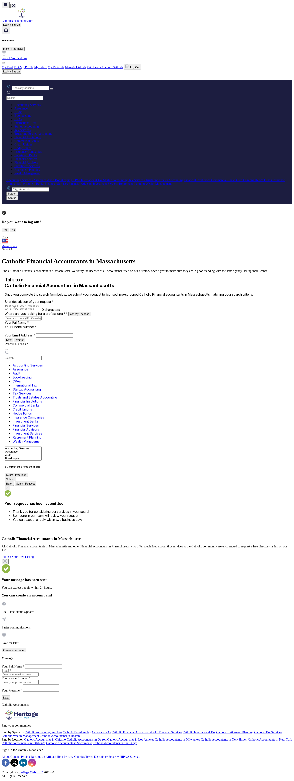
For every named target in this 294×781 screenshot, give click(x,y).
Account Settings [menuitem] (112, 67)
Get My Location (79, 313)
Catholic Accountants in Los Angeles (130, 739)
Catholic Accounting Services (43, 732)
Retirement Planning (27, 169)
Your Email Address (20, 335)
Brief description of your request (29, 302)
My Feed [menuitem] (7, 67)
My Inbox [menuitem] (40, 67)
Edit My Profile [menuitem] (23, 67)
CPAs (18, 119)
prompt (20, 339)
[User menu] (3, 62)
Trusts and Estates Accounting (33, 133)
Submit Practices (16, 474)
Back (9, 483)
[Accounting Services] (23, 448)
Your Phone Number (21, 327)
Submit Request (25, 483)
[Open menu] (6, 5)
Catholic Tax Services (268, 732)
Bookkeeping (22, 115)
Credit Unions (23, 144)
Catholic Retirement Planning (234, 732)
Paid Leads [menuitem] (94, 67)
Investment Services (27, 166)
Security (113, 756)
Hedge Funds (22, 148)
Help (60, 756)
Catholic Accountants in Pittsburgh (23, 743)
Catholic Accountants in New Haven (224, 739)
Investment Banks (25, 155)
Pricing (25, 756)
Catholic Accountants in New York (270, 739)
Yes (5, 229)
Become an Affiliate (43, 756)
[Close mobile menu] (13, 6)
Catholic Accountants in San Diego (115, 743)
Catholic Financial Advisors (129, 732)
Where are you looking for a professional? (36, 314)
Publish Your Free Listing (18, 556)
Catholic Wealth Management (20, 736)
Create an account (13, 650)
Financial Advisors (26, 162)
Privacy (68, 756)
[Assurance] (23, 452)
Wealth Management (27, 173)
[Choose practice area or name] (51, 88)
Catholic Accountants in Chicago (45, 739)
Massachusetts (9, 246)
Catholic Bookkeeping (77, 732)
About (6, 756)
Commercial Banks (26, 141)
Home (5, 237)
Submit (10, 479)
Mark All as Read (13, 48)
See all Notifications (14, 58)
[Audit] (23, 455)
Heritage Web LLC (30, 772)
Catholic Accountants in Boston (60, 736)
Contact (15, 756)
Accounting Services (27, 104)
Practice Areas (17, 344)
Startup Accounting (26, 126)
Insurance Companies (28, 151)
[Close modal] (5, 561)
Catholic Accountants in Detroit (86, 739)
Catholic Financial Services (164, 732)
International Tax (25, 122)
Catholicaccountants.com (17, 20)
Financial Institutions (27, 137)
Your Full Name (17, 322)
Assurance (21, 108)
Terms (89, 756)
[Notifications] (6, 30)
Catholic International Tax (199, 732)
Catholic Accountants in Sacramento (69, 743)
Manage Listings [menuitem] (75, 67)
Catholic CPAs (101, 732)
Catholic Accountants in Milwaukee (177, 739)
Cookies (79, 756)
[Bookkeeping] (23, 458)
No (13, 229)
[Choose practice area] (6, 349)
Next (9, 339)
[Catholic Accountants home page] (22, 17)
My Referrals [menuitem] (56, 67)
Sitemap (135, 756)
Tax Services (22, 130)
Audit (18, 112)
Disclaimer (101, 756)
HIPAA (124, 756)
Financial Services (25, 159)
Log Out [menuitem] (134, 67)
